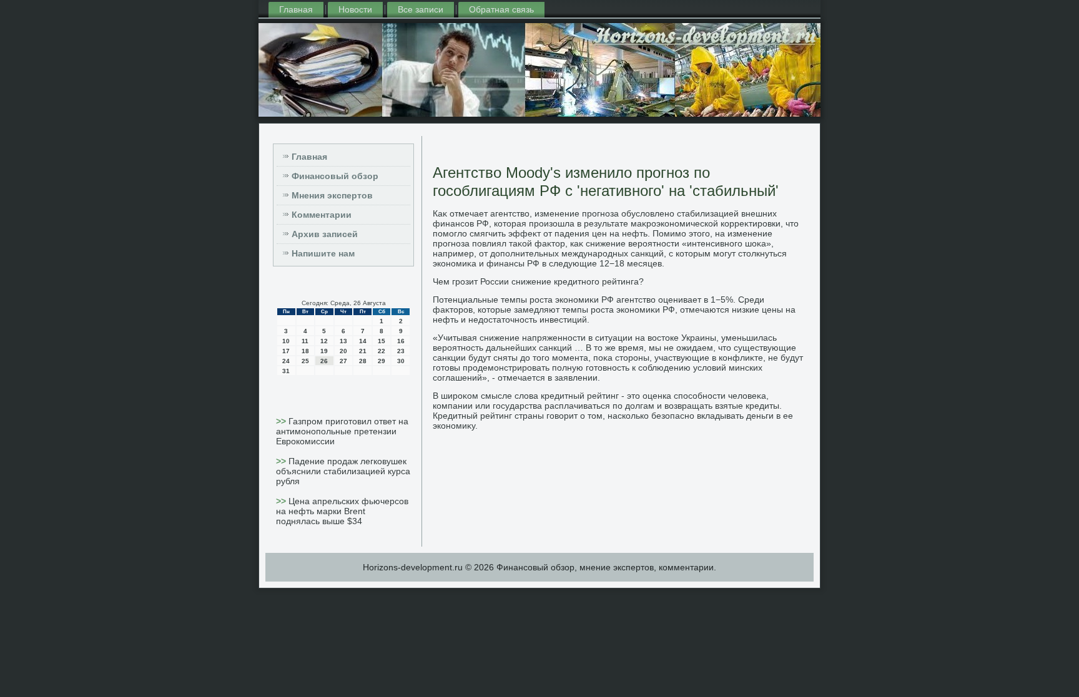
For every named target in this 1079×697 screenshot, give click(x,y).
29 (381, 361)
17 (286, 351)
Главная (296, 9)
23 (401, 351)
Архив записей (325, 234)
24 (286, 361)
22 (381, 351)
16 (401, 341)
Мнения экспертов (332, 195)
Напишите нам (323, 253)
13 (343, 341)
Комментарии (322, 215)
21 (363, 351)
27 (343, 361)
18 (305, 351)
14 (363, 341)
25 (305, 361)
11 (305, 341)
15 (381, 341)
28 (363, 361)
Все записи (420, 9)
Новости (355, 9)
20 (343, 351)
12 (324, 341)
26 (324, 361)
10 (286, 341)
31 (286, 371)
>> (282, 421)
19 (324, 351)
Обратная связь (501, 9)
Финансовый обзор (335, 176)
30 (401, 361)
